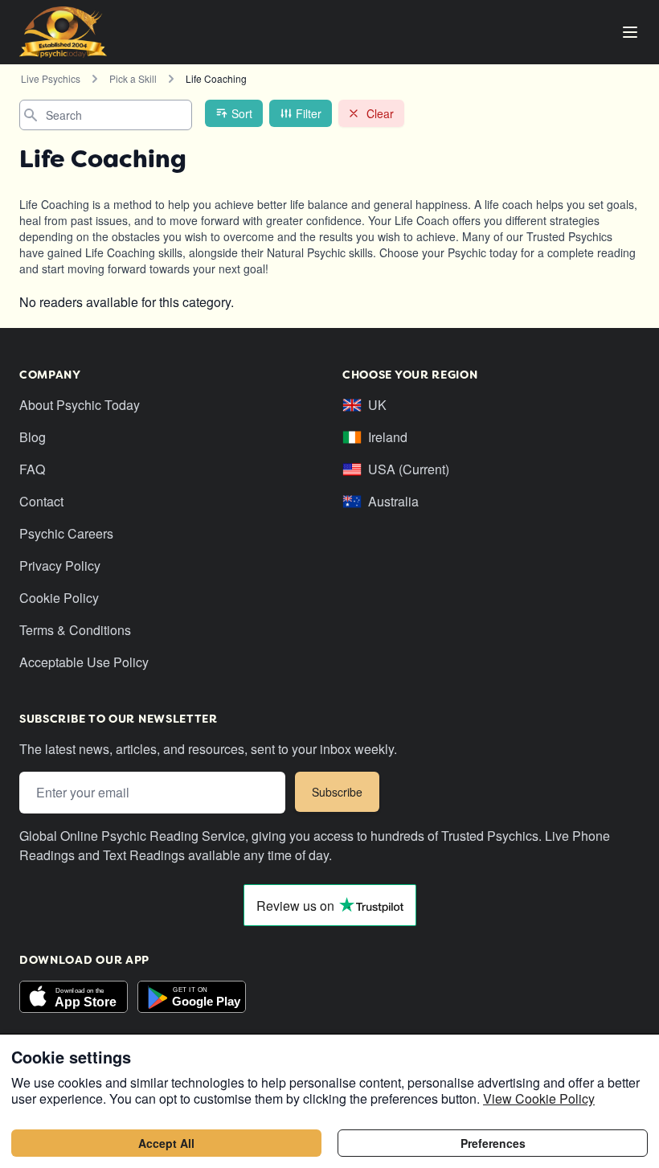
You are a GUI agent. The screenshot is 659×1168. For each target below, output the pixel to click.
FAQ (32, 469)
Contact (41, 501)
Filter (308, 113)
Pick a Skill (133, 78)
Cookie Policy (59, 597)
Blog (32, 437)
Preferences (493, 1143)
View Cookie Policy (539, 1098)
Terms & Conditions (75, 630)
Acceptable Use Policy (84, 662)
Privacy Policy (59, 565)
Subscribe (337, 792)
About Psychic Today (79, 404)
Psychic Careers (66, 533)
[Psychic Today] (63, 32)
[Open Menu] (630, 32)
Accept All (166, 1143)
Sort (241, 113)
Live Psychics (50, 78)
